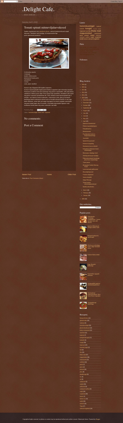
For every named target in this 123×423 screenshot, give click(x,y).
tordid (81, 39)
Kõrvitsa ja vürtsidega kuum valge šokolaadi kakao (94, 246)
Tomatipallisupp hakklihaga (92, 303)
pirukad (86, 35)
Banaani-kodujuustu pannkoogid (93, 236)
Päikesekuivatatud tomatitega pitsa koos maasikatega (91, 159)
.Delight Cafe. (38, 9)
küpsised (82, 31)
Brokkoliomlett (87, 131)
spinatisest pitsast (44, 31)
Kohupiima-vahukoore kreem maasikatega (91, 149)
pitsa (81, 372)
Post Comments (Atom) (36, 178)
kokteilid (82, 28)
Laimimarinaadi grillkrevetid (90, 169)
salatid (92, 35)
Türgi (81, 406)
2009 (83, 199)
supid (92, 37)
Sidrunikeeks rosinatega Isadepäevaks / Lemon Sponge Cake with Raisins (94, 219)
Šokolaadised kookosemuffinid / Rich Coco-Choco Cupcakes (94, 294)
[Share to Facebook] (43, 110)
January (85, 195)
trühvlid (86, 39)
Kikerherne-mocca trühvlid (90, 146)
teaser (81, 396)
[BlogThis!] (40, 110)
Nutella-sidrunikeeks (88, 186)
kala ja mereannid (85, 330)
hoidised (82, 323)
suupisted (47, 112)
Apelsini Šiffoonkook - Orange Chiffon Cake (94, 226)
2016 (83, 84)
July (84, 113)
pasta (81, 35)
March (85, 190)
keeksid (99, 26)
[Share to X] (42, 110)
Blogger (98, 419)
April (84, 121)
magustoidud (86, 33)
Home (49, 174)
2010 (83, 97)
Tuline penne (86, 162)
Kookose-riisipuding (88, 143)
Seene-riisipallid (87, 177)
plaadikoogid (83, 374)
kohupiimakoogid (84, 337)
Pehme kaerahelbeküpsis (90, 126)
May (84, 118)
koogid (88, 28)
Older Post (72, 174)
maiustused (97, 33)
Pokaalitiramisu (87, 128)
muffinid (82, 362)
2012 (83, 92)
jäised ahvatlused (84, 328)
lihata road (41, 112)
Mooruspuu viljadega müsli (90, 153)
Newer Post (26, 174)
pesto (81, 367)
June (84, 116)
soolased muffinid (85, 37)
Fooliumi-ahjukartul (88, 174)
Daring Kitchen (84, 318)
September (86, 108)
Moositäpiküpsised (88, 172)
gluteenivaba (83, 320)
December (86, 100)
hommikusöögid (33, 112)
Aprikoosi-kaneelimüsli (89, 123)
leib (87, 31)
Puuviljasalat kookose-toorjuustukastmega (89, 134)
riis (80, 376)
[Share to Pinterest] (45, 110)
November (86, 102)
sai (80, 379)
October (85, 105)
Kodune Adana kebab (93, 254)
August (85, 110)
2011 (83, 95)
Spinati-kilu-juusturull (88, 141)
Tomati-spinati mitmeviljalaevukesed (89, 183)
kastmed (82, 332)
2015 (83, 87)
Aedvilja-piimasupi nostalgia (90, 155)
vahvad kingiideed (93, 39)
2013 (83, 89)
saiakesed (82, 381)
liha (89, 31)
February (86, 193)
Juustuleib (86, 138)
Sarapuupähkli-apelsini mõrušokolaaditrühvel (94, 284)
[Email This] (38, 110)
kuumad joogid (97, 28)
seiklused (98, 35)
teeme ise (82, 398)
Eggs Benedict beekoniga (92, 265)
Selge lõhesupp (87, 180)
